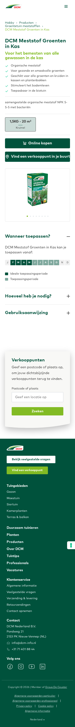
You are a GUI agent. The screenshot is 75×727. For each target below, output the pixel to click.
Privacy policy (24, 706)
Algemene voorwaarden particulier (34, 696)
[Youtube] (32, 666)
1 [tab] (27, 216)
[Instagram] (21, 666)
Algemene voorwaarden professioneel (35, 701)
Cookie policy (46, 706)
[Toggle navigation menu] (66, 6)
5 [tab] (39, 216)
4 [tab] (36, 216)
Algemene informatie (37, 711)
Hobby (9, 22)
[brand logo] (13, 6)
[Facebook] (10, 666)
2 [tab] (30, 216)
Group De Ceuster (56, 687)
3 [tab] (33, 216)
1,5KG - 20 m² (20, 124)
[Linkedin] (42, 666)
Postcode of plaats (25, 388)
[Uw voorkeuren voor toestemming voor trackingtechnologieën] (71, 545)
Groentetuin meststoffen (22, 26)
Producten (26, 22)
